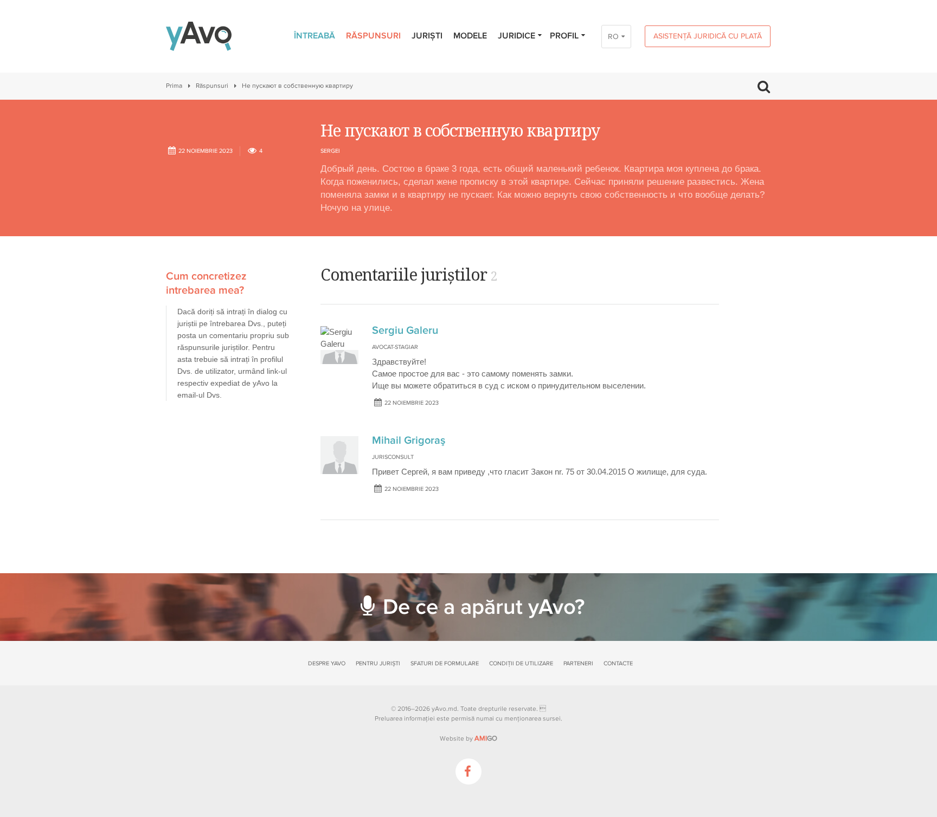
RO (613, 36)
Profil (564, 35)
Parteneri (578, 663)
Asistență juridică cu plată (707, 36)
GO (485, 738)
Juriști (427, 35)
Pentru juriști (378, 663)
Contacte (618, 663)
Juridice (516, 35)
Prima (174, 86)
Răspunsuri (373, 35)
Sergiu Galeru (405, 330)
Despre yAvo (326, 663)
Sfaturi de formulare (444, 663)
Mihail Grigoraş (408, 440)
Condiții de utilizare (521, 663)
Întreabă (314, 35)
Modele (470, 35)
